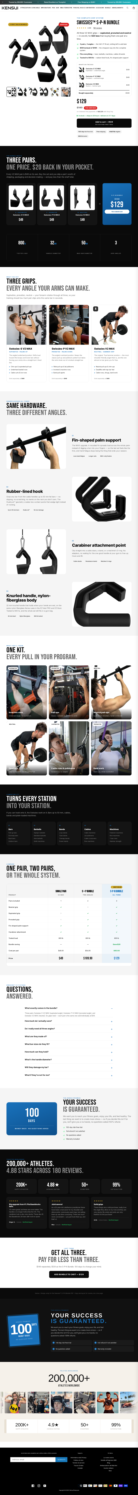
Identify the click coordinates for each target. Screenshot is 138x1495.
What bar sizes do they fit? (37, 1044)
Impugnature (46, 7)
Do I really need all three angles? (40, 1029)
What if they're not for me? (37, 1075)
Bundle (108, 7)
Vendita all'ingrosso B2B (108, 1460)
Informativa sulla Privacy (78, 1457)
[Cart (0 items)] (133, 8)
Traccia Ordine (78, 1465)
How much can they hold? (37, 1052)
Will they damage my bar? (37, 1067)
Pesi (53, 7)
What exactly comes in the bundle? (41, 1008)
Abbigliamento (117, 7)
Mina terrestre (66, 7)
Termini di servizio (78, 1463)
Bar (57, 7)
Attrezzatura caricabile (30, 7)
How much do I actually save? (38, 1021)
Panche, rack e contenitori (84, 7)
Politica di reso (78, 1460)
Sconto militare (108, 1468)
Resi (110, 1471)
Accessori (100, 7)
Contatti (80, 1468)
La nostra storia (109, 1457)
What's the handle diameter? (38, 1060)
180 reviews (97, 28)
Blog (108, 1463)
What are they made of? (36, 1036)
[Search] (127, 7)
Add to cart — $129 (104, 123)
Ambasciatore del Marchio (108, 1465)
